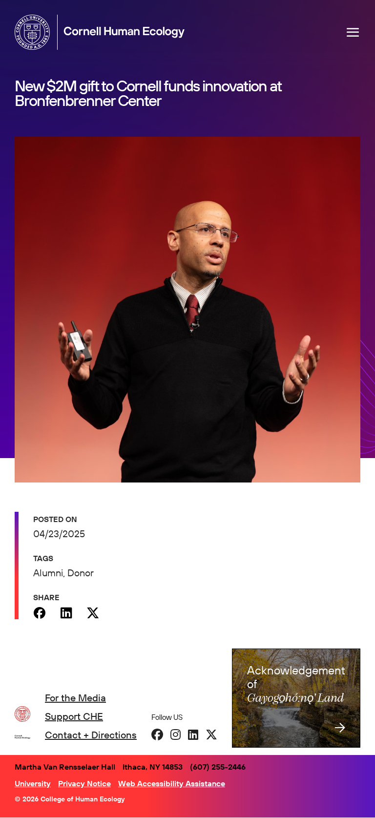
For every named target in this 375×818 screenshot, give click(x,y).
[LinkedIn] (193, 734)
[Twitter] (93, 613)
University (33, 783)
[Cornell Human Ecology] (34, 32)
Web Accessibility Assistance (171, 783)
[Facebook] (39, 613)
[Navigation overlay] (353, 32)
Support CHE (74, 716)
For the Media (75, 698)
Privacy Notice (84, 783)
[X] (211, 734)
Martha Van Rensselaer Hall (65, 767)
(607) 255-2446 (218, 767)
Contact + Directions (91, 735)
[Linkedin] (66, 613)
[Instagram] (175, 734)
